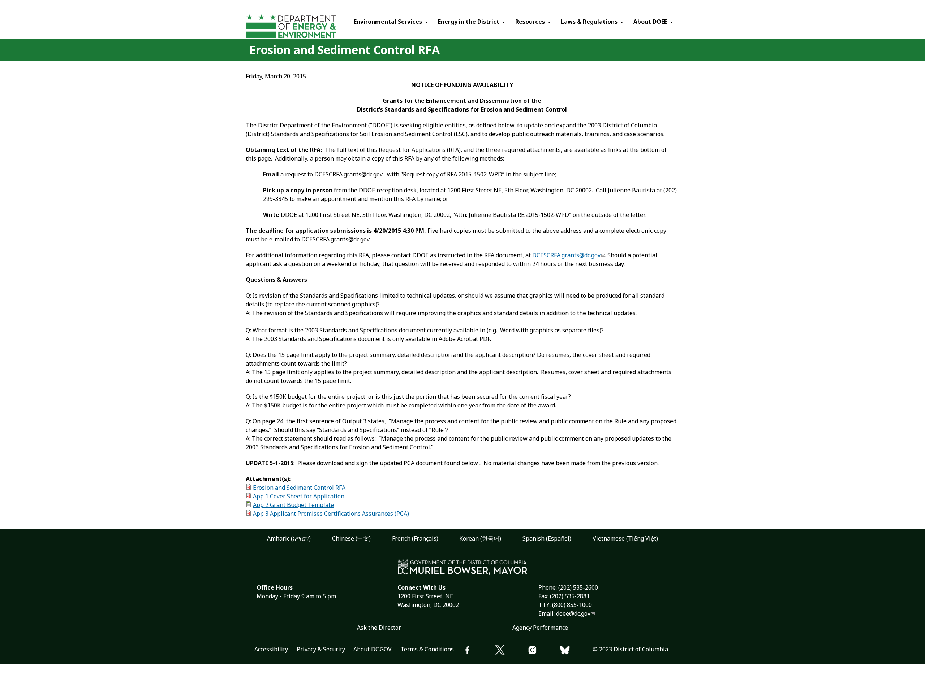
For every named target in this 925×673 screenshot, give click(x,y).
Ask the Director (379, 628)
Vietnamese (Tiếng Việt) (625, 538)
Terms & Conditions (427, 649)
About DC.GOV (372, 649)
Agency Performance (540, 628)
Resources (530, 22)
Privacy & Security (321, 649)
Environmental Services (388, 22)
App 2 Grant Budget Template (293, 505)
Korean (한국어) (480, 538)
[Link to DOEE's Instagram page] (544, 651)
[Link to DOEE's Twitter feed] (511, 651)
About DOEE (650, 22)
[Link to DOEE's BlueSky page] (576, 651)
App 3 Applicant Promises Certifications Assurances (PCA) (331, 513)
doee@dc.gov (573, 613)
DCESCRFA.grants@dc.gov (566, 255)
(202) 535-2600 (578, 587)
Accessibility (271, 649)
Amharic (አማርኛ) (289, 538)
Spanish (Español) (546, 538)
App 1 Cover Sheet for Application (298, 496)
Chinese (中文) (351, 538)
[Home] (304, 27)
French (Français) (415, 538)
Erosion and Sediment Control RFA (299, 487)
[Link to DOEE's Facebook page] (478, 651)
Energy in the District (468, 22)
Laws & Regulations (589, 22)
